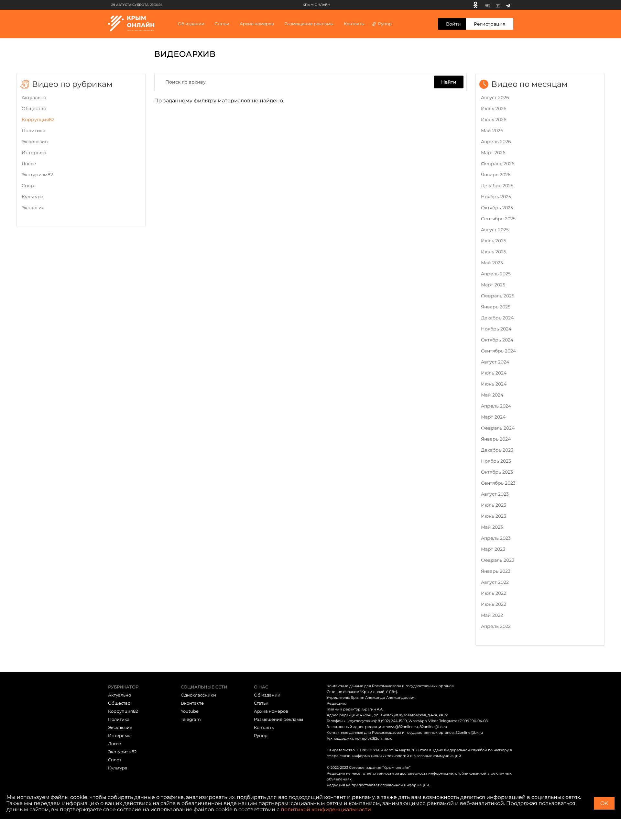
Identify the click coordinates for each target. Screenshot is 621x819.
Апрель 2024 (496, 406)
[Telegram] (508, 5)
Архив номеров (271, 711)
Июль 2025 (493, 241)
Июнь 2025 (493, 252)
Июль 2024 (494, 373)
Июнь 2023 (493, 516)
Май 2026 (492, 130)
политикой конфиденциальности (326, 809)
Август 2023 (495, 494)
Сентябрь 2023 (498, 483)
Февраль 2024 (498, 428)
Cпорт (29, 186)
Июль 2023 (493, 505)
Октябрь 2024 (497, 340)
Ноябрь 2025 (496, 197)
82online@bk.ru (433, 726)
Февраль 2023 (497, 560)
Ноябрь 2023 (496, 461)
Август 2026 (495, 97)
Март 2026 (493, 153)
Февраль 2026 (498, 164)
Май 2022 (492, 615)
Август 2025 (495, 230)
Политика (33, 130)
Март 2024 (493, 417)
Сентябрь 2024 (498, 351)
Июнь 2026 (494, 119)
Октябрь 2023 (497, 472)
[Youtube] (498, 5)
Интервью (34, 153)
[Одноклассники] (475, 5)
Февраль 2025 (497, 296)
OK (604, 803)
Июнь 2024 (494, 384)
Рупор (385, 23)
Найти (448, 82)
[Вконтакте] (487, 5)
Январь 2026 (496, 175)
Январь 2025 (495, 307)
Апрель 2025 (496, 274)
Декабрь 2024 (497, 318)
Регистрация (489, 24)
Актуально (34, 97)
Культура (32, 197)
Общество (34, 108)
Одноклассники (198, 695)
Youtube (190, 711)
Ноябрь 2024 (496, 329)
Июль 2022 (493, 593)
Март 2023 (493, 549)
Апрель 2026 (496, 141)
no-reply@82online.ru (373, 738)
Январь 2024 (496, 439)
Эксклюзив (35, 141)
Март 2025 (493, 285)
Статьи (261, 703)
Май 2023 (492, 527)
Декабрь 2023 (497, 450)
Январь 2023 (495, 571)
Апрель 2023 (496, 538)
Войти (453, 24)
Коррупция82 (38, 119)
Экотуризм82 (37, 175)
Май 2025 (492, 263)
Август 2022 (495, 582)
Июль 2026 (494, 108)
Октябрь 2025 (497, 208)
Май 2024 (492, 395)
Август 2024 (495, 362)
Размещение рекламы (308, 23)
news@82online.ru (402, 726)
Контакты (354, 23)
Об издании (191, 23)
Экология (33, 208)
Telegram (191, 719)
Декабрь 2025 (497, 186)
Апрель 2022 (496, 626)
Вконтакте (192, 703)
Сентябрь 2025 (498, 219)
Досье (29, 164)
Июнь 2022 (493, 604)
